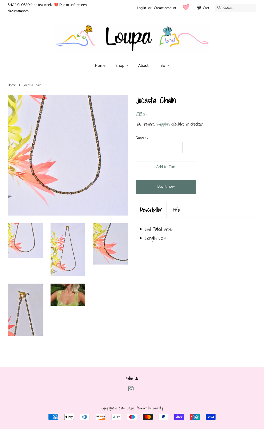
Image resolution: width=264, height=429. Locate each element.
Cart (206, 8)
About (143, 65)
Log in (141, 8)
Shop (120, 65)
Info (162, 65)
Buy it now (166, 186)
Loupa (130, 408)
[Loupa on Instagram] (131, 390)
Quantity (142, 137)
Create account (165, 8)
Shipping (163, 124)
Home (100, 65)
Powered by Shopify (149, 408)
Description (151, 210)
